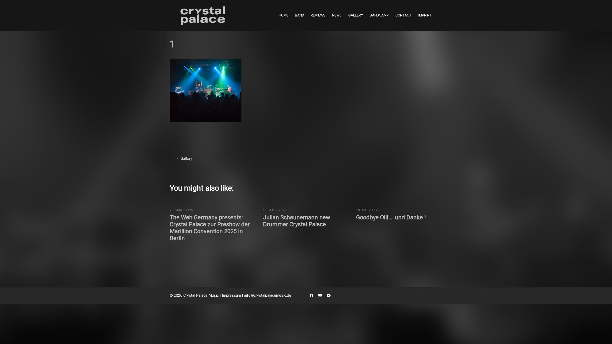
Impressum (231, 295)
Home (283, 15)
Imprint (425, 15)
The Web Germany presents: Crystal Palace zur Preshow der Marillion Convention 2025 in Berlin (210, 227)
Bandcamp (379, 15)
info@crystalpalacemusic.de (267, 295)
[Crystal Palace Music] (203, 15)
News (337, 15)
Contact (403, 15)
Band (299, 15)
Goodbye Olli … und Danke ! (391, 217)
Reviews (318, 15)
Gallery (355, 15)
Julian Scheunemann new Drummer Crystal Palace (296, 221)
